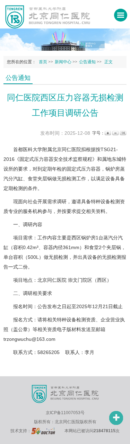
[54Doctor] (43, 430)
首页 (43, 61)
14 (123, 133)
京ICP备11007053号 (65, 412)
